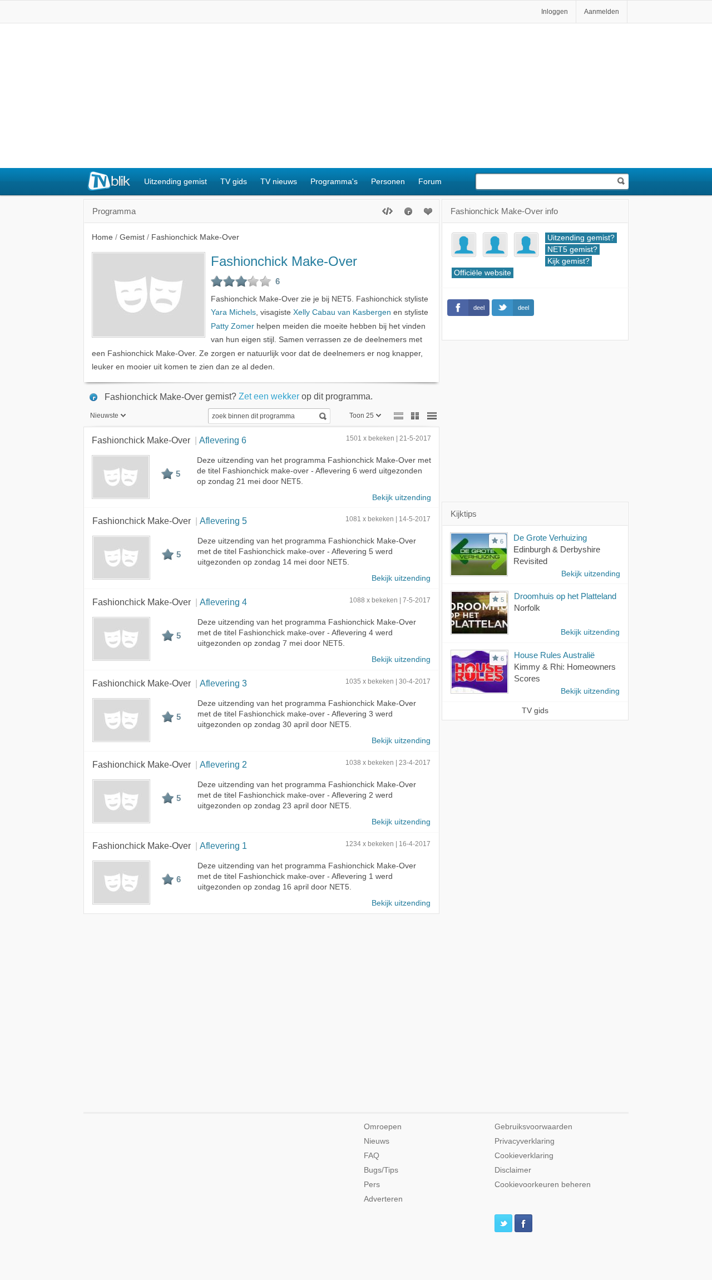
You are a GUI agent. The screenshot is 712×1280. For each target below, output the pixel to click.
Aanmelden (601, 12)
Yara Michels (233, 312)
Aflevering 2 (223, 764)
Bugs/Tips (381, 1170)
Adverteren (383, 1199)
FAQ (371, 1155)
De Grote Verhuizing (550, 537)
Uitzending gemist (175, 181)
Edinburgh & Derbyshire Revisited (556, 555)
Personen (388, 181)
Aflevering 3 (223, 683)
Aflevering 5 (223, 521)
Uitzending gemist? (581, 238)
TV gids (233, 181)
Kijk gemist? (568, 261)
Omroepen (383, 1127)
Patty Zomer (232, 326)
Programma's (334, 181)
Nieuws (376, 1141)
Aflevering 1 (223, 846)
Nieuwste (104, 415)
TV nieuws (278, 181)
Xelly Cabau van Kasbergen (342, 312)
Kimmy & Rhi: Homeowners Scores (565, 672)
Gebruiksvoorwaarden (533, 1127)
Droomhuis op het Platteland (565, 596)
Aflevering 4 (223, 602)
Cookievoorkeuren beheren (543, 1184)
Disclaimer (513, 1170)
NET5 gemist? (572, 249)
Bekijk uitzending (401, 497)
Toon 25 (361, 415)
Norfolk (527, 607)
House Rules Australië (554, 655)
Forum (430, 181)
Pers (372, 1184)
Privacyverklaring (525, 1141)
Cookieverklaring (524, 1155)
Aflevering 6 (222, 440)
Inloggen (554, 12)
